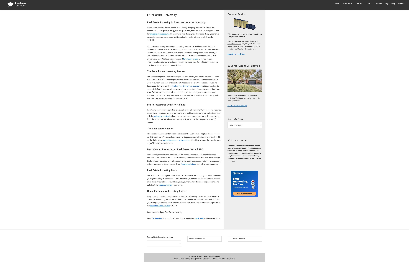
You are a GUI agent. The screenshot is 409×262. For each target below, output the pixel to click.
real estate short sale (162, 116)
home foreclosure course (160, 206)
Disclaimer (225, 259)
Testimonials (157, 218)
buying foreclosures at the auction (176, 140)
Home (176, 259)
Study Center (184, 259)
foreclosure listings (188, 164)
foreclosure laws (165, 185)
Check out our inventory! (237, 106)
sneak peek (199, 218)
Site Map (207, 259)
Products (199, 259)
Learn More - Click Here (236, 54)
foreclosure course (190, 59)
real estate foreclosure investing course (186, 86)
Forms (192, 259)
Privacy (232, 259)
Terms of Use (216, 259)
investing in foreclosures (159, 34)
